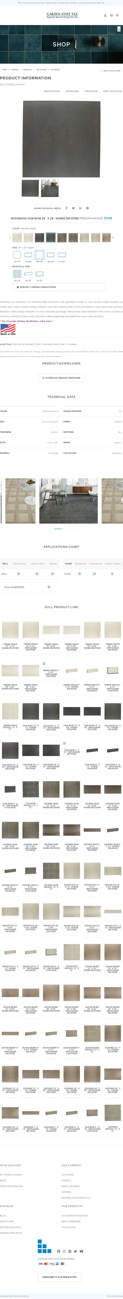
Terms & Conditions (115, 1296)
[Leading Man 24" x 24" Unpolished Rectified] (62, 238)
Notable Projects (10, 1227)
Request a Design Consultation (38, 287)
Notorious (55, 70)
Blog (3, 1216)
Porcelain (27, 70)
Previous (10, 237)
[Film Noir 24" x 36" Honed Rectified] (51, 255)
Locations (68, 1175)
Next (113, 237)
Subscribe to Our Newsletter (59, 1277)
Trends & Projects (11, 1233)
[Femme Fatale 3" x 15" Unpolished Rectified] (62, 255)
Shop (3, 1180)
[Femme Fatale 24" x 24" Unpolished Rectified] (17, 237)
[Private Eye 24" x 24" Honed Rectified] (95, 238)
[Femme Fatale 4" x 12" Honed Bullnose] (28, 274)
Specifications (52, 91)
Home (5, 70)
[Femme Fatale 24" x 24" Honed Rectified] (28, 238)
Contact (66, 1180)
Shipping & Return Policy (76, 1198)
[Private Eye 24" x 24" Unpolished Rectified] (84, 238)
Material (15, 70)
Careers (66, 1192)
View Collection (112, 91)
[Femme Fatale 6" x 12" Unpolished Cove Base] (39, 274)
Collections (41, 70)
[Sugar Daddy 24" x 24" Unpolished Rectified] (107, 238)
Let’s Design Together (75, 1216)
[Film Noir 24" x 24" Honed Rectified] (51, 237)
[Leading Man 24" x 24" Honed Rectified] (73, 238)
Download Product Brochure (62, 378)
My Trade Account (11, 1175)
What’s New (7, 1221)
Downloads (72, 91)
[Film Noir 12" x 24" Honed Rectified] (28, 255)
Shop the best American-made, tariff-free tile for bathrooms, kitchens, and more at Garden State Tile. (61, 3)
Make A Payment (71, 1186)
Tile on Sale (69, 1227)
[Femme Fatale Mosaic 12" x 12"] (17, 274)
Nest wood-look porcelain (62, 316)
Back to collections (111, 71)
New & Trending (71, 1221)
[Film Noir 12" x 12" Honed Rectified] (17, 255)
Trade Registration (11, 1186)
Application (91, 91)
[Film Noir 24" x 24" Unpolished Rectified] (39, 238)
